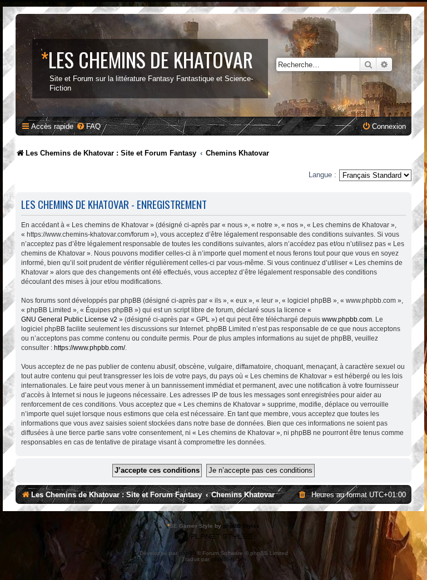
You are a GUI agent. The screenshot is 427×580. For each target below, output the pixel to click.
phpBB (188, 553)
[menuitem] (88, 126)
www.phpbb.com (347, 319)
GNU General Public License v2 (69, 319)
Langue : (322, 175)
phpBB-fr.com (228, 559)
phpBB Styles (241, 526)
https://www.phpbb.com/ (89, 348)
